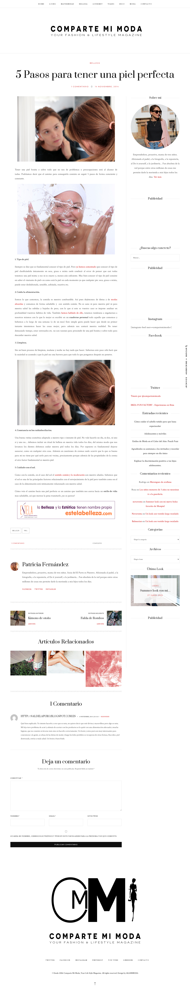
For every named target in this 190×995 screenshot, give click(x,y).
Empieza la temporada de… (155, 591)
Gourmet (98, 4)
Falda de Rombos (92, 618)
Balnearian (137, 521)
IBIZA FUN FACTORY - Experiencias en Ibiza (152, 405)
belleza (15, 530)
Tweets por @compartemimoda (146, 396)
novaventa (137, 501)
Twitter (38, 589)
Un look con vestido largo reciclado (162, 513)
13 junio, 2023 (155, 595)
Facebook (26, 589)
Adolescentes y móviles (155, 433)
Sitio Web (93, 816)
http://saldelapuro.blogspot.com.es (48, 716)
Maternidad (67, 4)
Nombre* (15, 816)
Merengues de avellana (160, 482)
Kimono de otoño (39, 618)
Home (41, 4)
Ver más (158, 177)
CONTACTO (146, 4)
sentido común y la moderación (70, 475)
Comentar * (16, 778)
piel (25, 530)
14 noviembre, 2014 (107, 86)
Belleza (83, 4)
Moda (133, 4)
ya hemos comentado (86, 266)
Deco (122, 4)
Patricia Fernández (45, 564)
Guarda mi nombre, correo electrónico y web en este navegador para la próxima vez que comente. (63, 836)
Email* (52, 816)
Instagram (51, 589)
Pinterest (97, 960)
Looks (52, 4)
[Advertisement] (155, 223)
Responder (105, 717)
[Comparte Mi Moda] (95, 30)
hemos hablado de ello (72, 313)
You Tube (113, 960)
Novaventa (137, 513)
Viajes (111, 4)
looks (155, 586)
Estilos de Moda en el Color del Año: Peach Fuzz (155, 441)
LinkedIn (128, 960)
